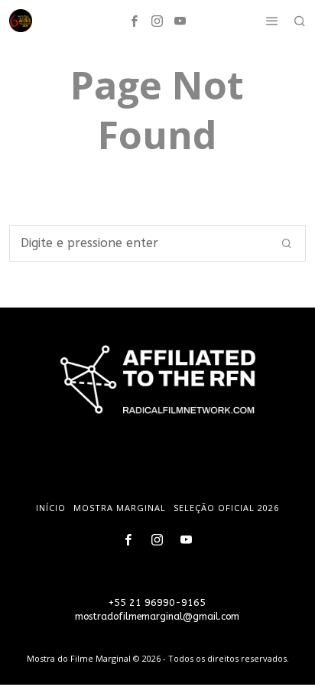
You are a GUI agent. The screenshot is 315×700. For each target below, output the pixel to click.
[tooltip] (134, 20)
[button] (287, 243)
